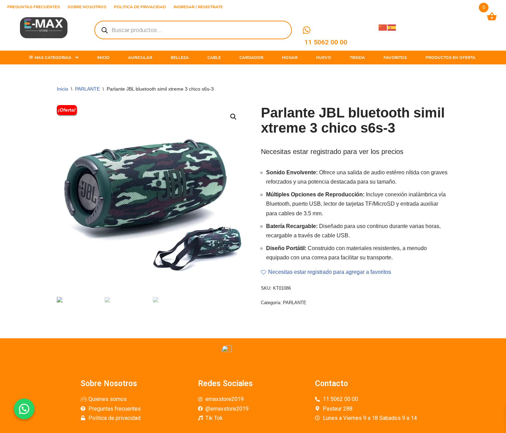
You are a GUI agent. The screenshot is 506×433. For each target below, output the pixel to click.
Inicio (62, 89)
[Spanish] (392, 27)
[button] (24, 409)
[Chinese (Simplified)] (383, 27)
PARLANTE (87, 89)
